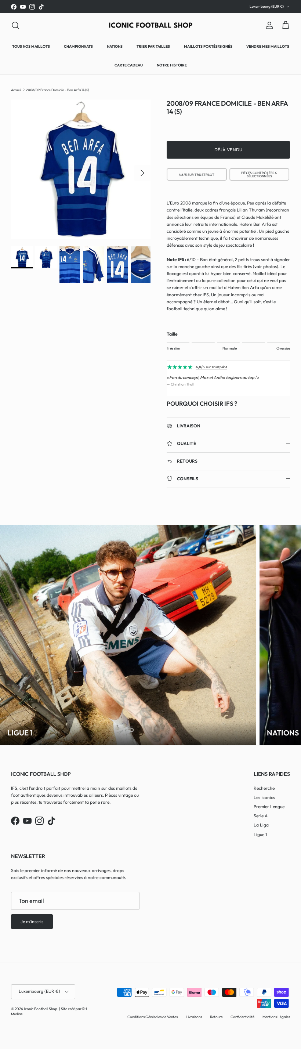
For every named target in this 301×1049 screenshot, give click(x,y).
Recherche (264, 788)
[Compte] (268, 25)
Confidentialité (242, 1016)
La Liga (261, 825)
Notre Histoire (172, 65)
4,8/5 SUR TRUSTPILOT (197, 175)
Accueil (16, 89)
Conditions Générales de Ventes (152, 1016)
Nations (115, 46)
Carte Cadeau (129, 65)
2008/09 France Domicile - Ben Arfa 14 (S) (57, 89)
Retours (216, 1016)
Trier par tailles (153, 46)
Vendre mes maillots (267, 46)
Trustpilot (161, 6)
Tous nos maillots (31, 46)
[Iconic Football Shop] (151, 25)
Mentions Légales (276, 1016)
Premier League (269, 806)
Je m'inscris (32, 921)
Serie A (261, 815)
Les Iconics (264, 797)
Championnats (78, 46)
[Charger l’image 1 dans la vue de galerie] (80, 169)
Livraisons (194, 1016)
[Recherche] (15, 25)
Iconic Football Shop (40, 1008)
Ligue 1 (20, 732)
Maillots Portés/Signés (208, 46)
